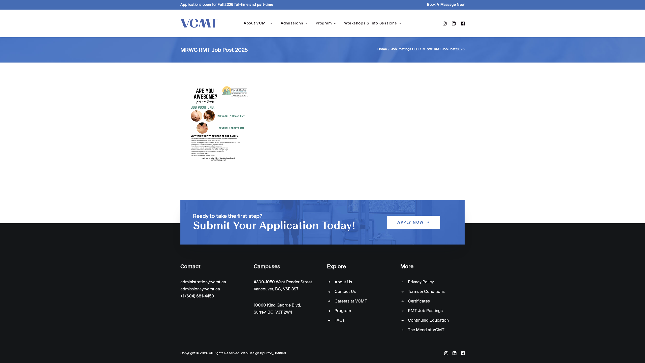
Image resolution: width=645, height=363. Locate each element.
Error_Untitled (275, 353)
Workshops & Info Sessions (370, 23)
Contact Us (345, 291)
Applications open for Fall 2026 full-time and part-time (226, 5)
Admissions (292, 23)
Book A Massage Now (446, 5)
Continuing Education (428, 320)
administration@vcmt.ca (203, 282)
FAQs (340, 320)
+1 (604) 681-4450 (197, 296)
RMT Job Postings (425, 310)
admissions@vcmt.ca (200, 289)
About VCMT (256, 23)
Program (324, 23)
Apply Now (410, 222)
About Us (343, 282)
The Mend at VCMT (426, 329)
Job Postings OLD (404, 49)
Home (382, 49)
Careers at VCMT (351, 301)
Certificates (419, 301)
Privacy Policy (421, 282)
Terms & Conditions (426, 291)
